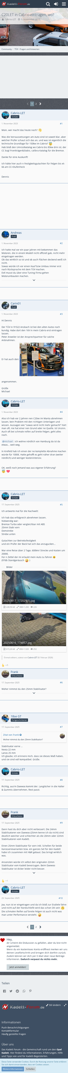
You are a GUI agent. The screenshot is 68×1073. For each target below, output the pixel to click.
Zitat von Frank (11, 734)
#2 (61, 243)
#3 (61, 313)
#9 (61, 822)
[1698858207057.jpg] (41, 359)
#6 (61, 682)
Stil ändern (55, 1005)
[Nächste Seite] (40, 104)
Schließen (30, 1069)
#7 (61, 726)
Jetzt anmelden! (17, 967)
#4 (61, 411)
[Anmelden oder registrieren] (56, 4)
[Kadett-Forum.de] (16, 4)
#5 (61, 504)
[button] (64, 4)
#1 (61, 123)
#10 (61, 898)
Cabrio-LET (10, 19)
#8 (61, 779)
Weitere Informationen (13, 1069)
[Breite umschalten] (65, 1005)
